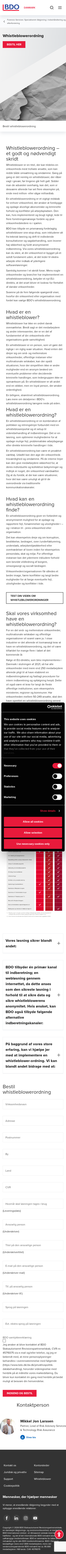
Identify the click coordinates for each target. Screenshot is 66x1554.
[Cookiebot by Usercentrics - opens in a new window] (47, 707)
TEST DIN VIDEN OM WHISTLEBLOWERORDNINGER (29, 598)
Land (8, 1171)
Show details (48, 810)
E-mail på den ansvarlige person (24, 1266)
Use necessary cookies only (33, 843)
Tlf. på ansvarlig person (18, 1286)
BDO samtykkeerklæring (17, 1337)
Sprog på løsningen (16, 1307)
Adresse (10, 1121)
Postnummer (12, 1137)
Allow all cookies (33, 821)
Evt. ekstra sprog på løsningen (23, 1324)
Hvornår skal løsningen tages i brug (26, 1204)
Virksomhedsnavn (16, 1104)
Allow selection (33, 832)
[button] (14, 44)
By (6, 1154)
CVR (8, 1187)
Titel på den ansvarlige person (23, 1245)
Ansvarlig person (15, 1224)
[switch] (57, 776)
